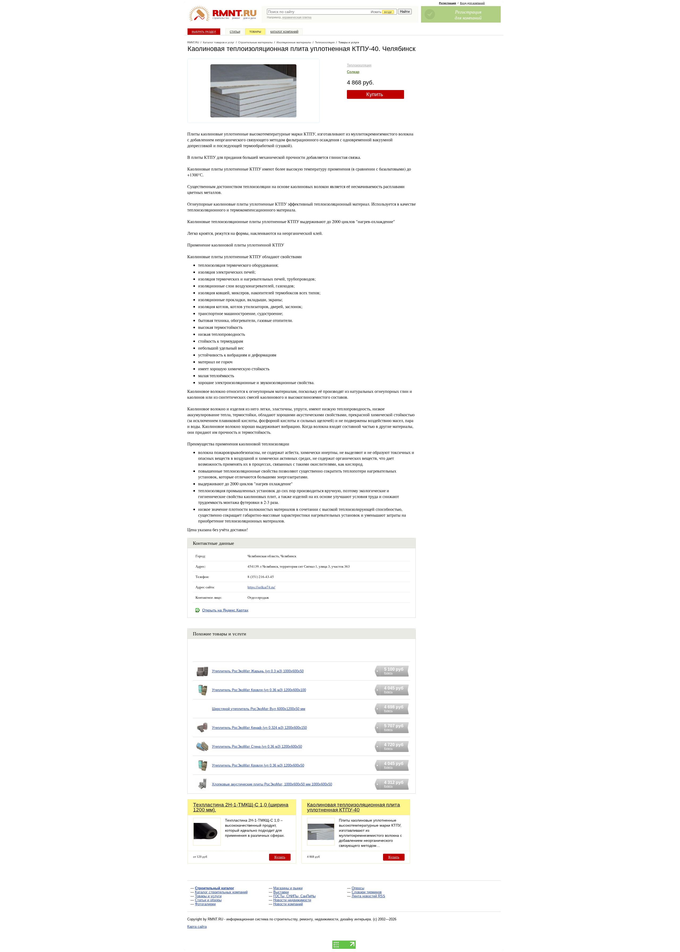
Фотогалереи (205, 904)
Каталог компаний (284, 31)
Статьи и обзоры (208, 900)
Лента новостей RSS (368, 896)
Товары (255, 31)
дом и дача (249, 18)
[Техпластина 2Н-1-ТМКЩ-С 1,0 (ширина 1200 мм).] (206, 844)
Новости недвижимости (292, 900)
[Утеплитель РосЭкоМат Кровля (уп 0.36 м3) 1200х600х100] (202, 697)
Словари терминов (367, 892)
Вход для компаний (472, 3)
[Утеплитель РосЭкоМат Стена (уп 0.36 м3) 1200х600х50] (202, 753)
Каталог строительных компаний (221, 892)
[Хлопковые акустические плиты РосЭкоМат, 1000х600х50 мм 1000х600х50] (202, 791)
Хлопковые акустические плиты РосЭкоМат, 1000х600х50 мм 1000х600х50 (272, 784)
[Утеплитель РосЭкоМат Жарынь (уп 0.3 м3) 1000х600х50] (202, 678)
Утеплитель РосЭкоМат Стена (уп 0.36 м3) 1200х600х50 (257, 747)
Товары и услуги (208, 896)
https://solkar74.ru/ (261, 587)
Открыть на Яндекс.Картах (225, 610)
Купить (374, 94)
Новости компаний (288, 904)
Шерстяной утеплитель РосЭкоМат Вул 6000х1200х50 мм (258, 709)
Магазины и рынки (288, 888)
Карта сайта (197, 927)
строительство (220, 18)
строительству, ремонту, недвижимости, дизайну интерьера (322, 919)
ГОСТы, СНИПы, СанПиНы (294, 896)
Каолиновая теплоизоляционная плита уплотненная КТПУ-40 (353, 807)
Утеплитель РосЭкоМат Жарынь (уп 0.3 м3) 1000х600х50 (258, 671)
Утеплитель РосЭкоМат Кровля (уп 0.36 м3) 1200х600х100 (259, 690)
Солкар (353, 72)
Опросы (358, 888)
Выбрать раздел (204, 31)
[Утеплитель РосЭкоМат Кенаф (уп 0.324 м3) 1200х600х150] (202, 734)
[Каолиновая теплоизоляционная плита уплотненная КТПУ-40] (320, 844)
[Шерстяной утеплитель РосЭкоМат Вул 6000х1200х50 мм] (202, 715)
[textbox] (332, 12)
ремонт (236, 18)
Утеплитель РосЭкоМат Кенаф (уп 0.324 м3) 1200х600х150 (259, 728)
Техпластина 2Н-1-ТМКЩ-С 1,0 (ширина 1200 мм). (240, 807)
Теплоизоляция (359, 65)
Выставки (281, 892)
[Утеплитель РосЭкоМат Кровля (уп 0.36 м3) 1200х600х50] (202, 772)
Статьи (235, 31)
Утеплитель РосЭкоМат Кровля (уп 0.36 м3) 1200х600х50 (258, 765)
